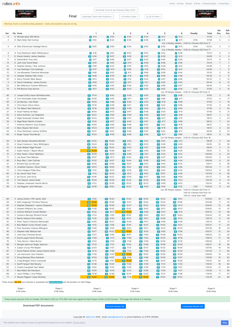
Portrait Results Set (115, 306)
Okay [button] (225, 323)
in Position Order (128, 16)
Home (172, 3)
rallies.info (90, 317)
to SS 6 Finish (153, 16)
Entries (197, 3)
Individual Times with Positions (97, 16)
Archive (180, 3)
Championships (209, 3)
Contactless (223, 3)
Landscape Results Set (192, 306)
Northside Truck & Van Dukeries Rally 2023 (115, 10)
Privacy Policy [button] (79, 323)
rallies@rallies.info (115, 317)
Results (189, 3)
